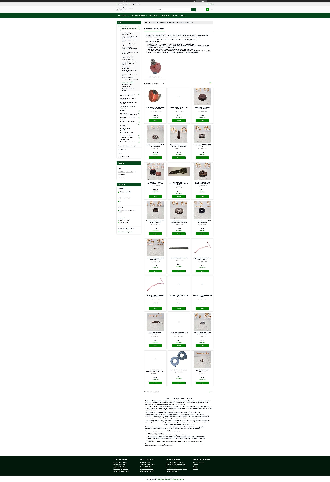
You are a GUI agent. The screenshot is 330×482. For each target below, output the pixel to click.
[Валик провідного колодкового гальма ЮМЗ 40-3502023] (179, 171)
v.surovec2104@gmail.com (126, 232)
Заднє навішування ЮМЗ (120, 462)
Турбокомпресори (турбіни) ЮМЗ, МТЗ (127, 107)
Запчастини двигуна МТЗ (147, 471)
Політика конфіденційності (177, 479)
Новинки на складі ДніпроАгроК (125, 129)
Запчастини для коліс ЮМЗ (128, 77)
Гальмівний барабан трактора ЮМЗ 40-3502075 (155, 182)
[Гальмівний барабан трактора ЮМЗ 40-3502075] (155, 171)
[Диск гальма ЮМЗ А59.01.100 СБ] (202, 134)
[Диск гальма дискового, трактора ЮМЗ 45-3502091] (179, 210)
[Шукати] (193, 9)
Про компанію (154, 15)
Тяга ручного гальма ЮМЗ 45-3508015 (202, 296)
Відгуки (120, 153)
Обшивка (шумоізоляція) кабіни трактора (129, 124)
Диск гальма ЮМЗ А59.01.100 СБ (202, 145)
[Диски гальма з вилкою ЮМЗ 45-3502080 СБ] (155, 134)
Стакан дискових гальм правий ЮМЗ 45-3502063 (202, 182)
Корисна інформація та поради (127, 146)
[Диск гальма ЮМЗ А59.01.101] (179, 359)
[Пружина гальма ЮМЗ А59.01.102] (202, 359)
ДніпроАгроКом (123, 15)
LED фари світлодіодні (126, 132)
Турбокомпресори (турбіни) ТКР (175, 462)
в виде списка (212, 83)
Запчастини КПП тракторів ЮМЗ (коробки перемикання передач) (129, 37)
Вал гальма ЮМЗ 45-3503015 (179, 258)
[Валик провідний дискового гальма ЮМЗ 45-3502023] (179, 134)
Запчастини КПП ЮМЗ (119, 464)
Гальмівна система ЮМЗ (128, 82)
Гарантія (195, 464)
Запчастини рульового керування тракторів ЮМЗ (130, 53)
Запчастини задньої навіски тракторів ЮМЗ (128, 67)
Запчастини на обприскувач (127, 135)
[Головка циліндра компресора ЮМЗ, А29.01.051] (155, 359)
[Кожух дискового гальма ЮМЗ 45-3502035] (202, 96)
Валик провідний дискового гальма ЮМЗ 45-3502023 (179, 145)
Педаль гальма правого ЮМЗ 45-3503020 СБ (202, 258)
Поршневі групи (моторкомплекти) (176, 464)
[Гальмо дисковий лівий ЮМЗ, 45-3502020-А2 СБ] (155, 96)
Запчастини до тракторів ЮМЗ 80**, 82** (128, 103)
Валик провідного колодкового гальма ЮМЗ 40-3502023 (179, 183)
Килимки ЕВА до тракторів (127, 141)
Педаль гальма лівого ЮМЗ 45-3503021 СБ (155, 296)
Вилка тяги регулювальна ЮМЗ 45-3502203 (155, 258)
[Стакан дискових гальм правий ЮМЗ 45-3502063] (202, 171)
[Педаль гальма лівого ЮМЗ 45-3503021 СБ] (155, 284)
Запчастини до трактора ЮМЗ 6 (169, 22)
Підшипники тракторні (172, 471)
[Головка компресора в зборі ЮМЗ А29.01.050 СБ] (202, 321)
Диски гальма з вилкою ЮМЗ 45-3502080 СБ (155, 145)
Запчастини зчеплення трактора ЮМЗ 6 (129, 41)
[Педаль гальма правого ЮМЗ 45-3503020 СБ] (202, 247)
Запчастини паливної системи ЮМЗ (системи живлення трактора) (129, 63)
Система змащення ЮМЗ (128, 59)
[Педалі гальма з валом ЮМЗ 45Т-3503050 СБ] (179, 321)
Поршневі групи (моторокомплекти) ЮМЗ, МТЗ (128, 114)
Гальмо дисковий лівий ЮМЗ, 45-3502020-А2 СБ (155, 108)
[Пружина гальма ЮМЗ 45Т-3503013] (155, 321)
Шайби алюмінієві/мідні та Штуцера (128, 89)
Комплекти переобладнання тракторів (127, 118)
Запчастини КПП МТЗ (145, 462)
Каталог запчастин (138, 15)
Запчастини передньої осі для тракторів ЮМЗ (129, 71)
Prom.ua (173, 478)
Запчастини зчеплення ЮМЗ (121, 471)
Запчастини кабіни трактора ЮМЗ (130, 79)
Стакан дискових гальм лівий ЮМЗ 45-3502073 (155, 221)
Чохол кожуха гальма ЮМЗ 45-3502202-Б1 (202, 221)
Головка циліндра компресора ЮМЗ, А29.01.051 (155, 370)
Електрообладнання (127, 84)
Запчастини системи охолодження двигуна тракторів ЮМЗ (129, 49)
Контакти (165, 15)
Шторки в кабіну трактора (127, 121)
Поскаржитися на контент (164, 479)
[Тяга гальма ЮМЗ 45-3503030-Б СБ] (179, 284)
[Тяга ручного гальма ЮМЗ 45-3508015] (202, 284)
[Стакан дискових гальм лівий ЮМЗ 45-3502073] (155, 210)
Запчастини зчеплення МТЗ (147, 464)
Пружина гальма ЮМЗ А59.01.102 (202, 370)
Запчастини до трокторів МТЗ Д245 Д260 (128, 99)
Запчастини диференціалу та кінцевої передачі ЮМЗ (129, 44)
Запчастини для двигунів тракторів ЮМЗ (128, 33)
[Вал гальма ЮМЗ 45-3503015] (179, 247)
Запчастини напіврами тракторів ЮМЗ (130, 74)
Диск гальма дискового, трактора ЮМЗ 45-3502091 (179, 221)
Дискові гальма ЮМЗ (155, 77)
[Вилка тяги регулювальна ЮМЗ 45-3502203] (155, 247)
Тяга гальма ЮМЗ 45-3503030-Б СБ (179, 296)
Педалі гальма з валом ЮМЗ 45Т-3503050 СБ (179, 333)
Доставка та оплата (178, 15)
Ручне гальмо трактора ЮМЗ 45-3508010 (179, 108)
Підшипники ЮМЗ (126, 86)
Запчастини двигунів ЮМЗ (121, 469)
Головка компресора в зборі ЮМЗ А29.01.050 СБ (202, 333)
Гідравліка (123, 110)
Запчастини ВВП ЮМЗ (119, 466)
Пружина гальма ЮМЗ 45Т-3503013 (155, 333)
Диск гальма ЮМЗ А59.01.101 (179, 370)
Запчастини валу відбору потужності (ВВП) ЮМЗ (128, 56)
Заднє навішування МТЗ (146, 469)
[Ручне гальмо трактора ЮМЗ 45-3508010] (179, 96)
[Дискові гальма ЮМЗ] (155, 66)
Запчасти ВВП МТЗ (145, 466)
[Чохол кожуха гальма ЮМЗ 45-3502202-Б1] (202, 210)
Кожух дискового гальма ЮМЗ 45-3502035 (202, 108)
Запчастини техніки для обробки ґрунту (126, 138)
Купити (155, 120)
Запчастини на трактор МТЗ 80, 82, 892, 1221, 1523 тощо (128, 94)
